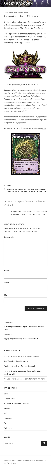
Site (5, 295)
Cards (10, 185)
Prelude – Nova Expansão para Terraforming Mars (24, 379)
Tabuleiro (8, 418)
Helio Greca (24, 13)
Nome (7, 270)
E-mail (7, 283)
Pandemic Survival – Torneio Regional (19, 366)
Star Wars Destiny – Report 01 (16, 361)
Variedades (8, 428)
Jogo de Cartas (38, 191)
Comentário (9, 237)
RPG (5, 413)
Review (7, 408)
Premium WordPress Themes (16, 404)
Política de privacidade (12, 460)
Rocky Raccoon (18, 3)
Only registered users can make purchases (21, 356)
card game (12, 191)
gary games (24, 191)
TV (5, 423)
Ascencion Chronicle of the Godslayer (26, 189)
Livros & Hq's (9, 399)
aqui (44, 128)
